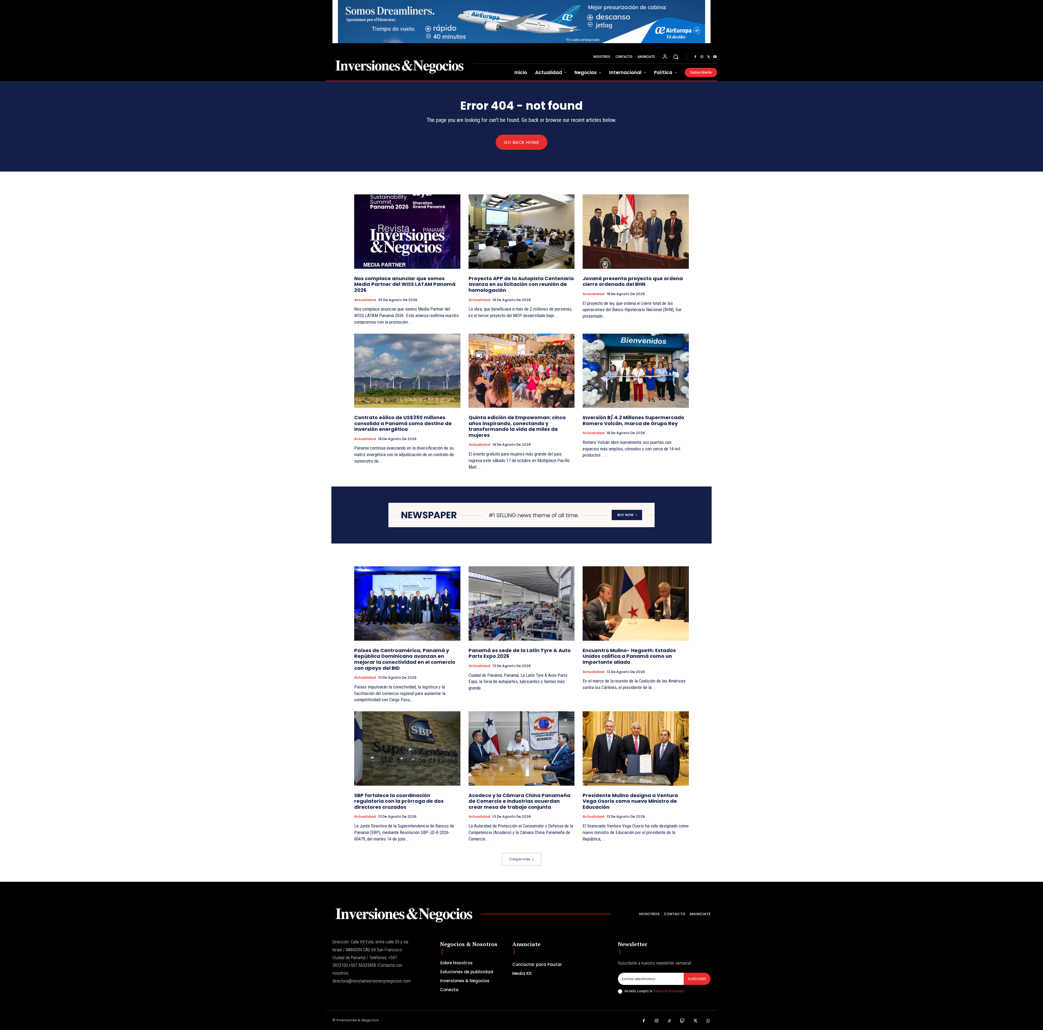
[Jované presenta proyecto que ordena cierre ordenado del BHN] (636, 231)
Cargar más (519, 859)
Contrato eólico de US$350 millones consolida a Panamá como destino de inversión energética (403, 423)
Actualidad (365, 300)
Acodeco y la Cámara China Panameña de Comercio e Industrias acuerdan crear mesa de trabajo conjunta (519, 801)
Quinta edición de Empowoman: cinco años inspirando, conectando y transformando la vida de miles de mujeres (517, 426)
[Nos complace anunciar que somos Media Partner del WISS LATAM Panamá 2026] (407, 231)
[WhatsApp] (708, 1021)
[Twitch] (682, 1021)
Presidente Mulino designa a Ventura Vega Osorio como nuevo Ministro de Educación (630, 801)
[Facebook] (695, 57)
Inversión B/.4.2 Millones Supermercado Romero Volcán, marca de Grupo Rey (633, 420)
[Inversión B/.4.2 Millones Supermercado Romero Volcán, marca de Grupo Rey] (636, 371)
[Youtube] (715, 57)
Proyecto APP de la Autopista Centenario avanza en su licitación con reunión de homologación (521, 284)
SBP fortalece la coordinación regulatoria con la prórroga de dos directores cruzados (399, 801)
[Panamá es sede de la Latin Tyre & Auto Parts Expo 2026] (522, 603)
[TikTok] (669, 1021)
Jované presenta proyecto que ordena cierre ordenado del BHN (633, 281)
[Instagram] (702, 57)
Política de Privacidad (668, 991)
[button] (675, 56)
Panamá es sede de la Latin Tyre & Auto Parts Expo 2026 (520, 653)
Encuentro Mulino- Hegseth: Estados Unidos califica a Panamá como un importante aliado (629, 656)
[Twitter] (708, 57)
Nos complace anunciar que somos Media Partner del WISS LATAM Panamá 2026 (404, 284)
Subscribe (697, 978)
